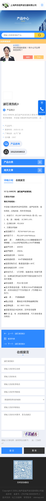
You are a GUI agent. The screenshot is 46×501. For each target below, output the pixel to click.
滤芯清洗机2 (20, 334)
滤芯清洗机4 (20, 344)
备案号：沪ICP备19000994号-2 (27, 494)
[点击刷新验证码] (30, 434)
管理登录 (27, 497)
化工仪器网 (17, 497)
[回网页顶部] (41, 103)
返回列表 (11, 339)
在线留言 (20, 180)
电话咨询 (42, 112)
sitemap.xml (38, 497)
